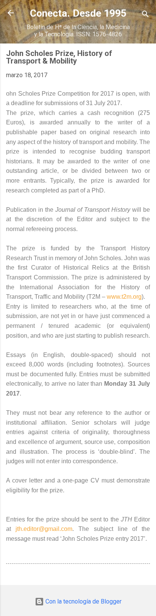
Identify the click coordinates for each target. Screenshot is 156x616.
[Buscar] (145, 15)
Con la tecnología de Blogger (83, 601)
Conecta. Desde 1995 (78, 13)
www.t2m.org (123, 296)
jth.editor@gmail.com (41, 529)
